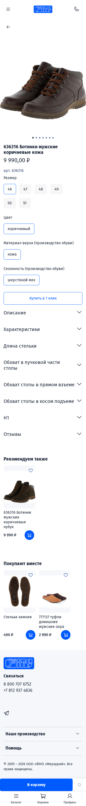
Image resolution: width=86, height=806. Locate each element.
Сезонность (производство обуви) (34, 268)
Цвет (8, 217)
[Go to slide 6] (49, 137)
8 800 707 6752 (17, 684)
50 (10, 203)
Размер (10, 177)
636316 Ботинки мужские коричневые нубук (17, 519)
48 (41, 189)
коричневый (19, 228)
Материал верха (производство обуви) (39, 243)
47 (25, 189)
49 (56, 189)
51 (25, 203)
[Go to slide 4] (43, 137)
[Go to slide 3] (39, 137)
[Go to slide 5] (46, 137)
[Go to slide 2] (36, 137)
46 (10, 189)
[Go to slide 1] (33, 137)
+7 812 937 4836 (18, 690)
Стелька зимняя (18, 617)
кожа (12, 254)
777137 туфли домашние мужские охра (51, 622)
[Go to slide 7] (53, 137)
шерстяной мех (21, 280)
